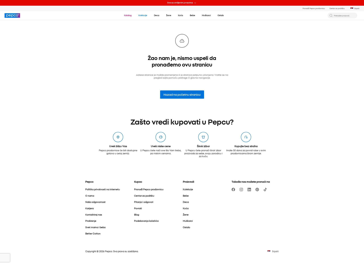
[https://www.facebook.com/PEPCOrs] (234, 189)
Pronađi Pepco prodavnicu (314, 8)
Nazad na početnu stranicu (182, 94)
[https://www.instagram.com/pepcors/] (242, 189)
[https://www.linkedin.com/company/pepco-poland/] (250, 189)
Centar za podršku (337, 8)
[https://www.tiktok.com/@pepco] (265, 189)
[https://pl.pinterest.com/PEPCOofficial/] (258, 189)
